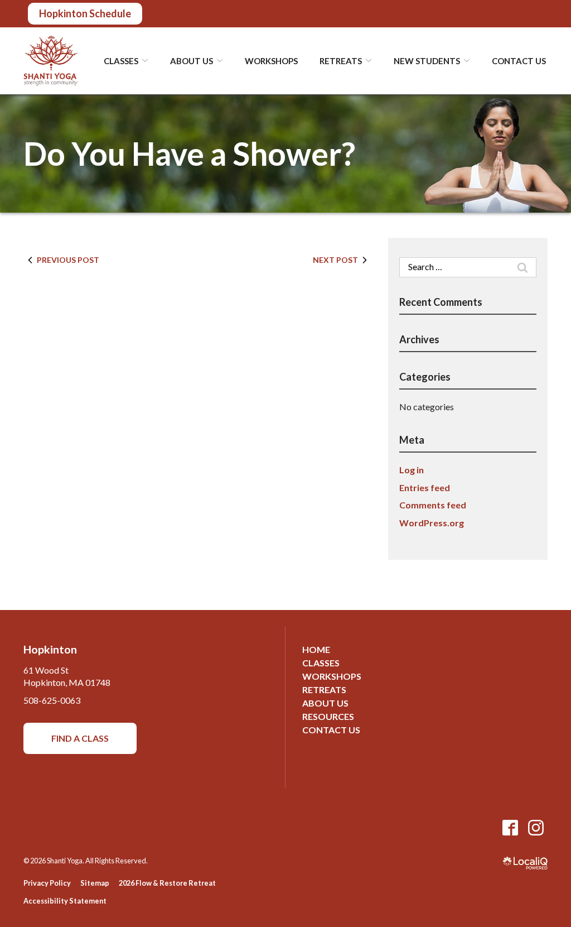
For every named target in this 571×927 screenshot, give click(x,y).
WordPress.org (431, 522)
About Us (325, 703)
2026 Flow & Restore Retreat (167, 882)
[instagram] (536, 827)
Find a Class (80, 738)
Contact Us (519, 61)
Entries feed (424, 487)
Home (316, 649)
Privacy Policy (47, 882)
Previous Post (68, 260)
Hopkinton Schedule (85, 13)
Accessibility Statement (65, 900)
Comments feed (432, 504)
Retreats (324, 689)
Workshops (271, 61)
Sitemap (94, 882)
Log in (411, 469)
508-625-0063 (51, 700)
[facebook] (510, 827)
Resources (328, 716)
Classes (321, 662)
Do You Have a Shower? (189, 153)
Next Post (335, 260)
